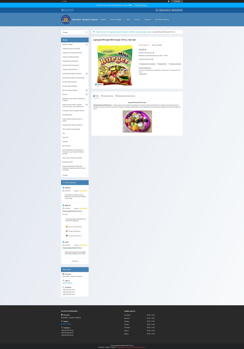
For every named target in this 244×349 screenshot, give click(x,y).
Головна (103, 19)
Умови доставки (140, 5)
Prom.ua (131, 345)
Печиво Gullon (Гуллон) (69, 82)
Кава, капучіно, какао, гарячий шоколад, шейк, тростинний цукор (73, 105)
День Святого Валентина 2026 (72, 158)
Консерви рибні (67, 115)
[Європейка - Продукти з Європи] (66, 19)
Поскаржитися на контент (123, 347)
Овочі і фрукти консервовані (71, 129)
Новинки (65, 141)
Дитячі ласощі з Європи (69, 90)
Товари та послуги (101, 32)
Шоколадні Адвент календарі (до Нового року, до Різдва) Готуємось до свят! (73, 151)
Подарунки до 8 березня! (70, 61)
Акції (128, 19)
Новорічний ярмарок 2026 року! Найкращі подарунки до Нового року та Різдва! (73, 168)
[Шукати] (86, 32)
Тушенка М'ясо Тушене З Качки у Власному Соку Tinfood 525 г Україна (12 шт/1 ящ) (75, 196)
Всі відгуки (75, 261)
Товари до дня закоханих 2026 (72, 52)
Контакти (148, 19)
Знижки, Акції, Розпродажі (70, 65)
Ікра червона (66, 146)
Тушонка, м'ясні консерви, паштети (73, 110)
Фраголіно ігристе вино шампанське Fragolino (73, 99)
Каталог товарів (115, 19)
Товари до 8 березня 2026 (70, 57)
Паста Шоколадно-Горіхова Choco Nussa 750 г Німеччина (76, 219)
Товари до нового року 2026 (71, 48)
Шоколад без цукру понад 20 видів (73, 78)
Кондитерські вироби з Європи (118, 32)
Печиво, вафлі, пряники (69, 86)
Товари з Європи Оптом (69, 69)
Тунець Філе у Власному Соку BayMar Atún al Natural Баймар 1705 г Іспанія (75, 252)
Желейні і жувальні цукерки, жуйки (140, 32)
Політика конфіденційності (138, 347)
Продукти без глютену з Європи (72, 125)
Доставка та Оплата (162, 19)
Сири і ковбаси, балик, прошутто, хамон (72, 120)
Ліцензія (65, 175)
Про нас (137, 19)
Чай (63, 133)
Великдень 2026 (67, 162)
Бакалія (64, 94)
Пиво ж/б (65, 137)
